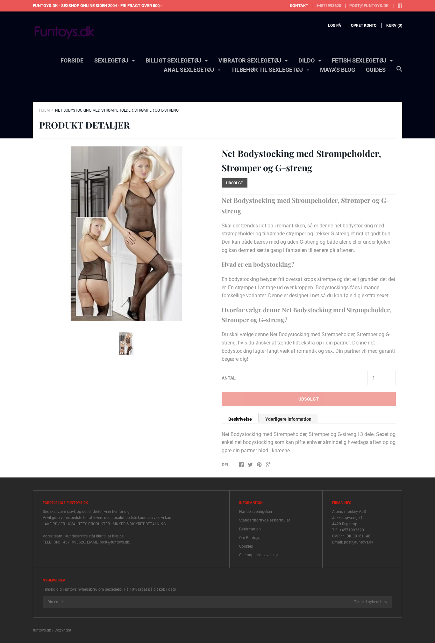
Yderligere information (288, 419)
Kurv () (394, 25)
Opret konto (363, 25)
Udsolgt (308, 399)
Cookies (246, 546)
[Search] (399, 72)
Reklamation (250, 529)
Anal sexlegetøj (189, 69)
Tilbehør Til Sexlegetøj (267, 69)
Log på (334, 25)
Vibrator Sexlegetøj (250, 60)
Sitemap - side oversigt (258, 555)
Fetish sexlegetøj (360, 60)
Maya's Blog (337, 69)
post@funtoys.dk (369, 5)
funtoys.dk (42, 630)
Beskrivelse (240, 419)
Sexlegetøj (112, 60)
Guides (376, 69)
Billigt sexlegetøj (174, 60)
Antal (229, 378)
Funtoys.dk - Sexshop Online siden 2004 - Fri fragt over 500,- (97, 5)
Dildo (307, 60)
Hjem (44, 110)
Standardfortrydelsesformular (264, 520)
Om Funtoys (249, 538)
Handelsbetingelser (255, 511)
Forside (72, 60)
